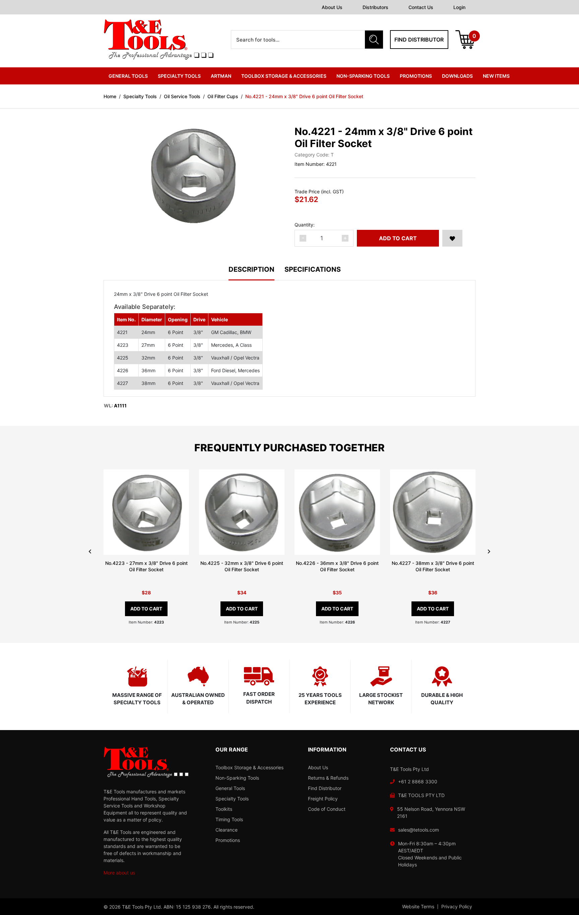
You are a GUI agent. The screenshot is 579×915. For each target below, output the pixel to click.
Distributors (375, 7)
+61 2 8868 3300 (417, 781)
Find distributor (419, 39)
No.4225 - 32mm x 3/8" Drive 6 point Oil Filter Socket (241, 566)
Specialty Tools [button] (179, 76)
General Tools (230, 788)
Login (459, 7)
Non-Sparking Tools (237, 778)
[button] (452, 238)
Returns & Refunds (328, 778)
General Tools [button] (128, 76)
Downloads (457, 76)
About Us (332, 7)
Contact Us (420, 7)
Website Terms (418, 906)
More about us (119, 872)
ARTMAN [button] (221, 76)
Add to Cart (398, 238)
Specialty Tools (232, 798)
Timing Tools (229, 819)
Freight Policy (323, 798)
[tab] (256, 273)
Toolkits (223, 809)
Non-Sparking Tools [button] (363, 76)
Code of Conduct (326, 809)
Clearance (226, 830)
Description (251, 269)
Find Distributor (324, 788)
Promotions (416, 76)
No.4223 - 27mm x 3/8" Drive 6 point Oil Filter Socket (146, 566)
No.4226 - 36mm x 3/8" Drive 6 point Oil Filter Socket (337, 566)
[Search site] (374, 39)
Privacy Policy (456, 906)
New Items (496, 76)
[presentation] (89, 551)
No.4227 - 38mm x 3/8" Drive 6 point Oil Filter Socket (433, 566)
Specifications (312, 269)
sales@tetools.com (418, 830)
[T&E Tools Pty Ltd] (158, 39)
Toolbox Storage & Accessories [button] (283, 76)
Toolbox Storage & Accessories (249, 767)
